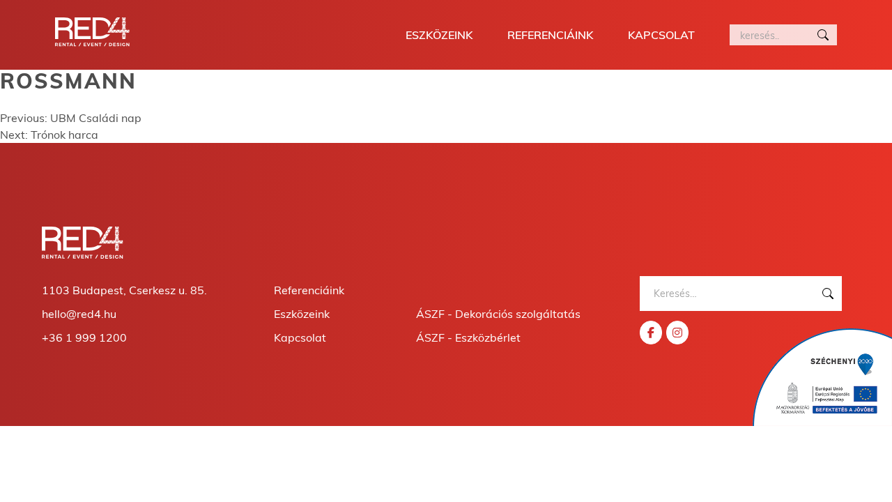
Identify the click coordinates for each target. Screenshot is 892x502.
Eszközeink (439, 35)
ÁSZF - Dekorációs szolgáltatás (498, 314)
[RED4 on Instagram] (677, 332)
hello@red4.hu (79, 314)
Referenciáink (550, 35)
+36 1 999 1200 (84, 337)
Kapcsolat (661, 35)
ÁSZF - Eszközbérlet (468, 337)
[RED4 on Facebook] (651, 332)
